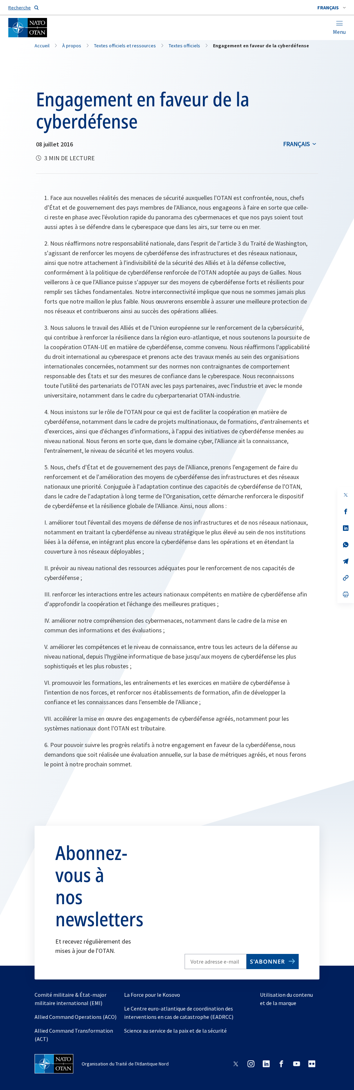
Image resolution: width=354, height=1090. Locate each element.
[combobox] (331, 7)
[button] (331, 7)
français (296, 144)
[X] (345, 495)
